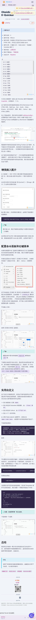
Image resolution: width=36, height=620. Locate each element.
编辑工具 (4, 571)
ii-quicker (4, 101)
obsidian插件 (27, 571)
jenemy (7, 23)
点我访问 (13, 50)
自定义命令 (12, 571)
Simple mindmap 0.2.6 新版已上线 (24, 13)
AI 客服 (17, 580)
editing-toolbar (28, 115)
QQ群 (17, 582)
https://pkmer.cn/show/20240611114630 (17, 605)
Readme (13, 55)
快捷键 (19, 571)
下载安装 (15, 52)
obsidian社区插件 (25, 19)
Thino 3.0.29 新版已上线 (26, 8)
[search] (16, 2)
